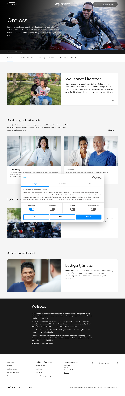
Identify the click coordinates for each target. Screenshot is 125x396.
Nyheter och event (13, 372)
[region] (62, 160)
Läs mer (111, 130)
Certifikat (39, 369)
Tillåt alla (89, 217)
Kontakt (9, 376)
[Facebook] (14, 387)
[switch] (52, 209)
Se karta (66, 373)
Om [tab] (90, 184)
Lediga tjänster (12, 369)
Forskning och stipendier (47, 58)
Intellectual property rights (44, 376)
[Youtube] (24, 387)
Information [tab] (62, 184)
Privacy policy (40, 365)
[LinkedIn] (9, 387)
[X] (19, 387)
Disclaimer (39, 372)
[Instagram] (29, 387)
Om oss (9, 365)
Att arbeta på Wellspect (67, 58)
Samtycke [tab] (35, 184)
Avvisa (36, 217)
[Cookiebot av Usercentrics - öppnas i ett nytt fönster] (94, 177)
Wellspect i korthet (27, 58)
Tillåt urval (62, 217)
